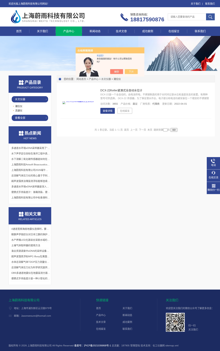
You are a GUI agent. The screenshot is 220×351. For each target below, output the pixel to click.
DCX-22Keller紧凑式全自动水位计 (121, 90)
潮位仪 (18, 106)
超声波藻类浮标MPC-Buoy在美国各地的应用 (35, 256)
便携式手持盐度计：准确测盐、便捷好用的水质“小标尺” (41, 192)
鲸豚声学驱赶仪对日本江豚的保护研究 (31, 234)
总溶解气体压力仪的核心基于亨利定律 (31, 175)
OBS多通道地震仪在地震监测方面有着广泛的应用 (37, 273)
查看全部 (20, 117)
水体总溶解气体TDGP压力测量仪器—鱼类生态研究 (38, 261)
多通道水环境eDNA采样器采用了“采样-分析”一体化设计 (41, 148)
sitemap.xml (171, 345)
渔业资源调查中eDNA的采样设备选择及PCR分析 (37, 250)
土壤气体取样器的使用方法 (25, 245)
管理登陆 (135, 345)
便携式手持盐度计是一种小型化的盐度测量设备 (36, 278)
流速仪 (18, 110)
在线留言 (173, 31)
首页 (19, 31)
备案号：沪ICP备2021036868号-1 (92, 345)
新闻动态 (95, 31)
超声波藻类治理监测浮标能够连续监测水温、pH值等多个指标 (44, 181)
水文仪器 (20, 99)
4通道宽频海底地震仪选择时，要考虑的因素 (34, 228)
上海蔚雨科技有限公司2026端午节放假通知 (34, 170)
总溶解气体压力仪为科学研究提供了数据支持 (35, 267)
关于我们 (195, 3)
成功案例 (147, 31)
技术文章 (121, 31)
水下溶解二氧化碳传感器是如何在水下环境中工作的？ (40, 159)
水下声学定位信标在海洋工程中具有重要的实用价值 (39, 153)
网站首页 (81, 79)
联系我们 (210, 3)
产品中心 (68, 31)
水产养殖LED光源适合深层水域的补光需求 (34, 239)
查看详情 (107, 110)
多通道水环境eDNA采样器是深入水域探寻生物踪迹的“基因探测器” (46, 186)
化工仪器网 (159, 345)
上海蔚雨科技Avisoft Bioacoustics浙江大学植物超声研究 (41, 164)
